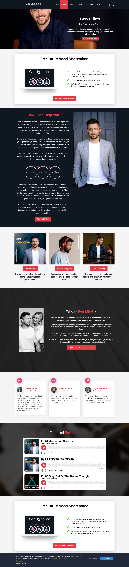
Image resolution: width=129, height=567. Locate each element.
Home (57, 4)
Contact (99, 4)
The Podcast (82, 4)
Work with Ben (43, 219)
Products (72, 4)
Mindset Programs (64, 269)
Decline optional (92, 558)
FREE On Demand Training (81, 347)
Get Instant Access (66, 99)
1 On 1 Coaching (98, 269)
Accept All (106, 558)
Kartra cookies (63, 558)
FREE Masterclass (91, 38)
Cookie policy (53, 558)
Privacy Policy (19, 561)
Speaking (91, 4)
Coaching (64, 4)
